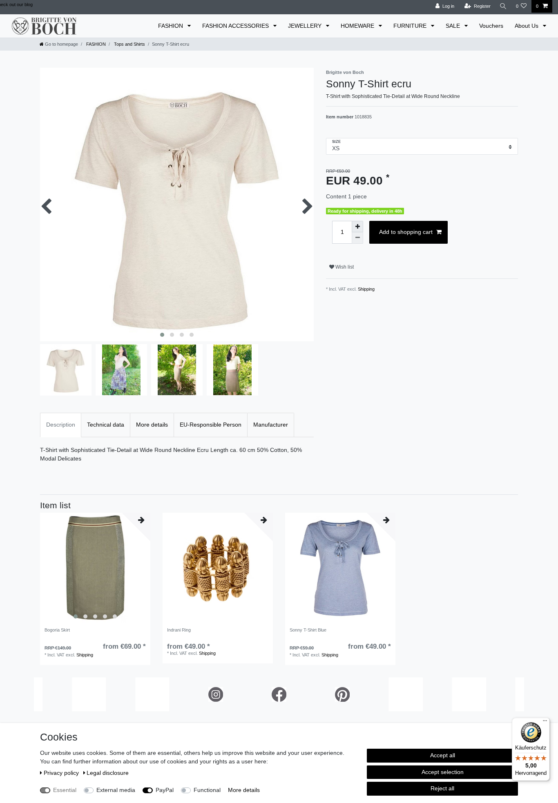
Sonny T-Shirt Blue (308, 629)
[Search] (503, 6)
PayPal (165, 790)
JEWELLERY (305, 25)
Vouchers (491, 25)
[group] (95, 568)
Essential (64, 790)
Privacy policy (62, 773)
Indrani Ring (179, 629)
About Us (527, 25)
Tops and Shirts (129, 44)
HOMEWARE (358, 25)
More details (244, 790)
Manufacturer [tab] (270, 424)
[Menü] (545, 722)
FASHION (171, 25)
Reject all (442, 788)
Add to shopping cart (406, 232)
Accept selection (443, 772)
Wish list (344, 267)
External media (115, 790)
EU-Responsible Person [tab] (210, 424)
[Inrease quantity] (357, 226)
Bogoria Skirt (57, 629)
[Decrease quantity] (357, 238)
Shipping (366, 289)
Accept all (442, 755)
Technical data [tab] (105, 424)
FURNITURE (410, 25)
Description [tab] (60, 424)
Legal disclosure (108, 773)
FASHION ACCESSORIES (236, 25)
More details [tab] (152, 424)
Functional (207, 790)
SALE (454, 25)
